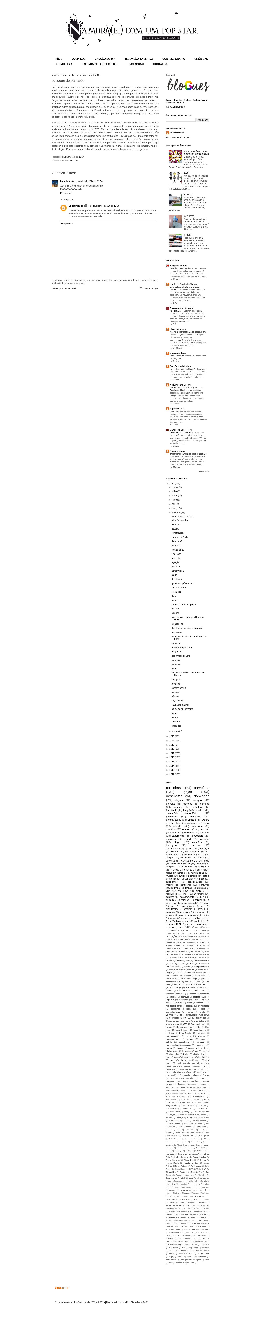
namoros (169, 1238)
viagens (175, 851)
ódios (180, 927)
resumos (176, 545)
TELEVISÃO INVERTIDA (139, 58)
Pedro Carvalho (181, 1157)
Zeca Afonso (171, 1178)
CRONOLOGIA (63, 64)
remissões (201, 1072)
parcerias (170, 1245)
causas (195, 1190)
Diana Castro (174, 1112)
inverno (180, 1220)
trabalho (197, 806)
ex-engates (183, 1000)
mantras (189, 1232)
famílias (185, 900)
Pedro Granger (181, 1030)
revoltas (182, 1254)
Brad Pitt (185, 1100)
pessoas (189, 1006)
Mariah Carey (196, 1142)
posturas (173, 957)
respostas (193, 915)
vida (168, 891)
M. (189, 863)
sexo (207, 1075)
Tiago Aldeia (171, 1172)
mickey (179, 1003)
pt (203, 854)
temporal (170, 1081)
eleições (205, 1051)
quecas (206, 1250)
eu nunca (197, 1205)
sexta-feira (175, 1078)
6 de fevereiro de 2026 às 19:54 (87, 181)
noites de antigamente (182, 709)
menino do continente (178, 885)
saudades (202, 1257)
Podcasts (170, 1033)
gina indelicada (199, 1054)
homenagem (187, 954)
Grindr (188, 838)
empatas (202, 1202)
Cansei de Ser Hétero (181, 430)
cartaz (206, 1187)
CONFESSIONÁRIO (173, 58)
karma (172, 1060)
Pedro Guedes (199, 1157)
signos (198, 1260)
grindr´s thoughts (180, 520)
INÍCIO (58, 58)
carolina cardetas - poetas (184, 604)
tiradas (206, 915)
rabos (188, 1009)
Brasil (196, 1100)
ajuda (189, 1036)
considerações (195, 882)
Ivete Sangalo (185, 1127)
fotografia (170, 866)
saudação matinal (180, 705)
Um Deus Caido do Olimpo (183, 284)
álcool (180, 1084)
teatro (202, 1078)
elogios (169, 972)
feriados (206, 1208)
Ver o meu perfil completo (178, 137)
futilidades (187, 866)
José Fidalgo (175, 988)
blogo (174, 575)
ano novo (183, 891)
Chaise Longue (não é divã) (178, 1021)
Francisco (65, 181)
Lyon (172, 369)
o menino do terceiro (196, 1066)
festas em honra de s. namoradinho (185, 873)
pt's (191, 1072)
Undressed (189, 1175)
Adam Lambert (200, 1084)
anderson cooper (174, 1039)
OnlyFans (190, 1151)
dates (202, 906)
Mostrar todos (204, 471)
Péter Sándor (185, 1033)
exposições (196, 951)
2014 (172, 766)
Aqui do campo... (178, 408)
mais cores (189, 216)
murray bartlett (200, 1235)
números (176, 600)
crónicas (205, 1193)
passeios (180, 1069)
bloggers (197, 800)
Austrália (203, 1093)
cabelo (169, 1042)
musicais (170, 979)
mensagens (177, 624)
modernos (181, 1063)
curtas (169, 1048)
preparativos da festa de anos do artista (187, 454)
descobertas (200, 1196)
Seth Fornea (200, 991)
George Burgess (193, 1118)
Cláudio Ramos (187, 1106)
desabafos (177, 579)
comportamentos (201, 966)
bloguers (200, 863)
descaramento (187, 897)
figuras (182, 1211)
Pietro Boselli (190, 1160)
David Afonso (186, 1109)
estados (175, 613)
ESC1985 (197, 1112)
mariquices (199, 921)
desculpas (186, 1199)
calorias (173, 997)
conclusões (171, 948)
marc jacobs (201, 1232)
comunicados (172, 1045)
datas (174, 596)
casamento (178, 835)
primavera (181, 1072)
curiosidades (200, 1045)
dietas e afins (178, 541)
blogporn (190, 1039)
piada (203, 979)
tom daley (182, 1081)
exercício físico (184, 1208)
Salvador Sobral (184, 991)
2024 (172, 740)
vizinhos (169, 1015)
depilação (170, 1000)
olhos (168, 1069)
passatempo (192, 979)
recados (201, 1009)
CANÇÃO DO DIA (105, 58)
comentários (175, 930)
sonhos (190, 1012)
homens (204, 803)
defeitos (185, 1196)
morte (177, 1235)
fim (189, 1211)
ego (196, 1051)
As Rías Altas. (176, 311)
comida (201, 909)
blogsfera (195, 816)
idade (176, 1057)
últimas (179, 960)
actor (197, 927)
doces (181, 1202)
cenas (187, 966)
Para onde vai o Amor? (188, 1154)
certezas (200, 1042)
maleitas (176, 664)
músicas (187, 803)
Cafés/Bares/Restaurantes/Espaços (182, 939)
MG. (204, 942)
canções (197, 842)
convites (170, 897)
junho (175, 495)
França (180, 1118)
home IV (188, 194)
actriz (191, 1178)
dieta (202, 897)
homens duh (182, 921)
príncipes (195, 1250)
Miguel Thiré (182, 1145)
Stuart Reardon (181, 1169)
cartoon (172, 1190)
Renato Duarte (172, 1163)
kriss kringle (185, 1060)
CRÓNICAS (201, 58)
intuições (169, 1220)
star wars (190, 1263)
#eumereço (174, 1018)
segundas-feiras (173, 1012)
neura (180, 979)
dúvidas (175, 608)
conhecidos (186, 1045)
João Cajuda (181, 1133)
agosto (175, 487)
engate (184, 918)
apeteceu (189, 848)
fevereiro (176, 512)
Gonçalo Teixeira (199, 1121)
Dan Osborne (200, 1021)
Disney (186, 1112)
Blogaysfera (201, 1018)
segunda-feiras (179, 587)
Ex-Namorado (76, 206)
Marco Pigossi (181, 1142)
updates (204, 832)
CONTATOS (160, 64)
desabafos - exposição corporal (187, 628)
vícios (179, 1015)
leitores (199, 954)
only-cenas (177, 632)
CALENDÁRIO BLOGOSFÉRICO (100, 64)
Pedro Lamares (173, 1160)
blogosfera (197, 835)
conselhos (173, 969)
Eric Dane (176, 554)
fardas (196, 1208)
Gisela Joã (174, 1121)
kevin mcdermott (173, 1229)
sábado (188, 982)
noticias (198, 900)
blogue (178, 842)
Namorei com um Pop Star (188, 1148)
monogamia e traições (182, 516)
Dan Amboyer (171, 1109)
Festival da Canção (198, 1115)
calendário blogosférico (182, 813)
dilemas (172, 1202)
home (189, 933)
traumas (205, 1081)
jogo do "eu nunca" (185, 1226)
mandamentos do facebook (178, 975)
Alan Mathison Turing (176, 1090)
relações (175, 870)
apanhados (191, 994)
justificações (203, 1057)
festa (168, 921)
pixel (203, 1069)
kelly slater (202, 1226)
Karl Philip (190, 988)
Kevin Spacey (203, 1136)
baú (191, 963)
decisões (170, 951)
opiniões (201, 924)
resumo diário (172, 1075)
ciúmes (178, 1193)
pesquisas (205, 1245)
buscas (175, 692)
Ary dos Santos (189, 1093)
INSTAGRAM (136, 64)
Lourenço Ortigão (192, 1139)
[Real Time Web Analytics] (62, 1288)
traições (194, 1081)
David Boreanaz (202, 1109)
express (201, 870)
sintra (207, 1260)
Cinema (173, 411)
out (208, 954)
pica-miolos (173, 1248)
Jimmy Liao (201, 1127)
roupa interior (203, 1254)
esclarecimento (192, 851)
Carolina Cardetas (185, 1102)
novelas (180, 1066)
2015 (186, 173)
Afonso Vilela (201, 1087)
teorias (188, 888)
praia (181, 915)
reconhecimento (173, 982)
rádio (180, 1257)
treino (171, 1084)
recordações (171, 936)
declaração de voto (181, 656)
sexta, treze (177, 592)
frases (196, 1211)
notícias (175, 529)
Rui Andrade (196, 1166)
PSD (199, 1151)
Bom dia (177, 984)
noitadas (171, 838)
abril (174, 504)
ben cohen (195, 1184)
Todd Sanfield (196, 1172)
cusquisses (190, 930)
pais (205, 1241)
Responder (65, 193)
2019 (172, 745)
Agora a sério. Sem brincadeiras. (187, 821)
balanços (176, 524)
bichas (206, 1184)
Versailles (202, 1175)
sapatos (190, 1257)
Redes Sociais (173, 945)
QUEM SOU (78, 58)
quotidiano (172, 848)
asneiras (188, 909)
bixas (172, 906)
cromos (187, 1193)
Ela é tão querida (177, 268)
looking (198, 1060)
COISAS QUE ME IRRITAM (197, 984)
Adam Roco (171, 1087)
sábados (176, 643)
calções (198, 1187)
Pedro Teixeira (199, 1030)
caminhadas (184, 1042)
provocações (203, 1006)
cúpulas (180, 1048)
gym (168, 1057)
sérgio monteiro (199, 957)
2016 (172, 757)
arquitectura (172, 909)
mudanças (187, 1235)
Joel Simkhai (189, 1130)
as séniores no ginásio (193, 879)
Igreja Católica (196, 1124)
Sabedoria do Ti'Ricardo (180, 356)
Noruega (178, 1151)
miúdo (189, 1003)
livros (202, 933)
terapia (169, 960)
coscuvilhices (188, 969)
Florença (169, 1118)
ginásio (192, 819)
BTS (168, 1097)
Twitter (178, 1175)
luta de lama (203, 1229)
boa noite (176, 558)
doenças (202, 969)
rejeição (175, 562)
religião (172, 1254)
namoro (186, 829)
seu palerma (186, 1260)
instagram (176, 679)
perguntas (176, 651)
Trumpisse (201, 1033)
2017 (172, 753)
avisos (206, 927)
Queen (203, 1160)
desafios (171, 829)
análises (196, 1181)
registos (170, 927)
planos (175, 717)
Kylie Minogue (175, 1139)
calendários (172, 882)
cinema (169, 1193)
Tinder (185, 894)
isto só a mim (188, 1057)
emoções (191, 1202)
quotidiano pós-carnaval (183, 583)
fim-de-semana (172, 933)
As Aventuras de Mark (181, 308)
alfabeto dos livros (195, 945)
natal (206, 822)
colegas (170, 803)
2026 (172, 483)
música (169, 876)
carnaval (185, 997)
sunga (184, 957)
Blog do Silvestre (178, 265)
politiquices (203, 866)
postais (169, 1072)
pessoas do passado (182, 647)
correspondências (180, 537)
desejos (202, 930)
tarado (202, 1012)
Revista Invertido (191, 1163)
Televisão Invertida (174, 994)
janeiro (175, 731)
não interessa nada (188, 1238)
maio (174, 500)
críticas (196, 1193)
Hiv (185, 1124)
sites (171, 1263)
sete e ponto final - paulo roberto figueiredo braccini (196, 152)
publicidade (176, 863)
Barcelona (181, 1097)
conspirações (200, 948)
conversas (185, 858)
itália (175, 1223)
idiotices (200, 891)
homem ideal (178, 571)
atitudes (204, 838)
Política (202, 988)
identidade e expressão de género (181, 1217)
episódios (171, 900)
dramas (201, 888)
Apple (177, 1093)
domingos (201, 796)
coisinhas (176, 721)
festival (186, 1054)
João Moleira (195, 1133)
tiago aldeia (177, 700)
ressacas (176, 566)
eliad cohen (174, 1054)
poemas (194, 1248)
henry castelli (190, 1214)
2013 (172, 770)
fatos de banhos (184, 972)
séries (191, 936)
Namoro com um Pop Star (188, 1027)
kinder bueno (189, 1229)
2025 (172, 736)
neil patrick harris (174, 1006)
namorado (197, 826)
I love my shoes (178, 329)
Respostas (68, 199)
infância (203, 1217)
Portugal (169, 991)
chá (204, 1190)
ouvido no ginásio (188, 876)
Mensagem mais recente (64, 288)
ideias (195, 1000)
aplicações (183, 1184)
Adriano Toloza (185, 1087)
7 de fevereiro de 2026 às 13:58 (103, 206)
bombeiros (204, 994)
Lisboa (169, 1027)
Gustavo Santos (173, 1124)
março (175, 508)
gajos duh (203, 829)
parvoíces (201, 788)
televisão (170, 861)
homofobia (189, 854)
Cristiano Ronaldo (201, 960)
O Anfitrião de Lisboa (180, 366)
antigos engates (183, 1181)
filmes (201, 858)
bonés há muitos (184, 1187)
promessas (183, 1250)
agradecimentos (173, 1036)
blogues (187, 235)
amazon (201, 1036)
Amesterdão (196, 1090)
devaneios (182, 951)
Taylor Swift (201, 1169)
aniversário (199, 894)
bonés (171, 1187)
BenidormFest (198, 1097)
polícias (170, 915)
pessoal (192, 1069)
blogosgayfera (188, 906)
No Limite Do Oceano (180, 385)
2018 (172, 749)
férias (204, 1211)
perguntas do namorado (187, 1245)
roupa (191, 1254)
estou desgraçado (174, 1205)
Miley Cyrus (195, 1145)
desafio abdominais (197, 1048)
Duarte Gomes (172, 1024)
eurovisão (200, 912)
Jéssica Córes (188, 1136)
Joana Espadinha (173, 1130)
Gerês (206, 1118)
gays (178, 1214)
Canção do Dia (189, 861)
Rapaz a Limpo (177, 451)
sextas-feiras (178, 550)
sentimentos (196, 1075)
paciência (196, 1241)
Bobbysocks (171, 1100)
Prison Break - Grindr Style (182, 432)
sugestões (189, 1078)
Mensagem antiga (149, 288)
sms (183, 936)
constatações (178, 533)
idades (203, 1214)
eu (188, 1205)
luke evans (201, 972)
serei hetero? (171, 1260)
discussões (187, 1051)
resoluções (171, 894)
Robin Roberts (181, 1166)
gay (174, 832)
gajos (174, 668)
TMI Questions (177, 963)
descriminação (172, 1199)
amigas (169, 858)
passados (74, 160)
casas (173, 918)
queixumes (175, 1009)
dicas (207, 1199)
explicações (199, 918)
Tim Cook (183, 1172)
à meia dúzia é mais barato (197, 1015)
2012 (172, 774)
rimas (184, 1075)
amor (206, 903)
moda (206, 861)
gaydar (169, 1214)
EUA (185, 1024)
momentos (201, 1003)
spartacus (180, 1263)
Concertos (202, 1106)
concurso (185, 948)
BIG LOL (187, 1018)
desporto (197, 1199)
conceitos (185, 912)
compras (170, 912)
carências (176, 660)
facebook (171, 810)
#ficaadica (201, 936)
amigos (65, 160)
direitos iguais (172, 1051)
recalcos (176, 684)
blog (185, 810)
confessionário (179, 688)
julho (174, 491)
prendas (195, 845)
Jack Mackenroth (198, 1024)
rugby (171, 1257)
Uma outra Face (178, 353)
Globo (185, 1121)
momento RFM (173, 924)
